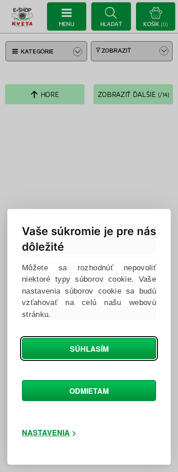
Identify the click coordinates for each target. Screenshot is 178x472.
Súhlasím (89, 348)
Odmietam (89, 391)
